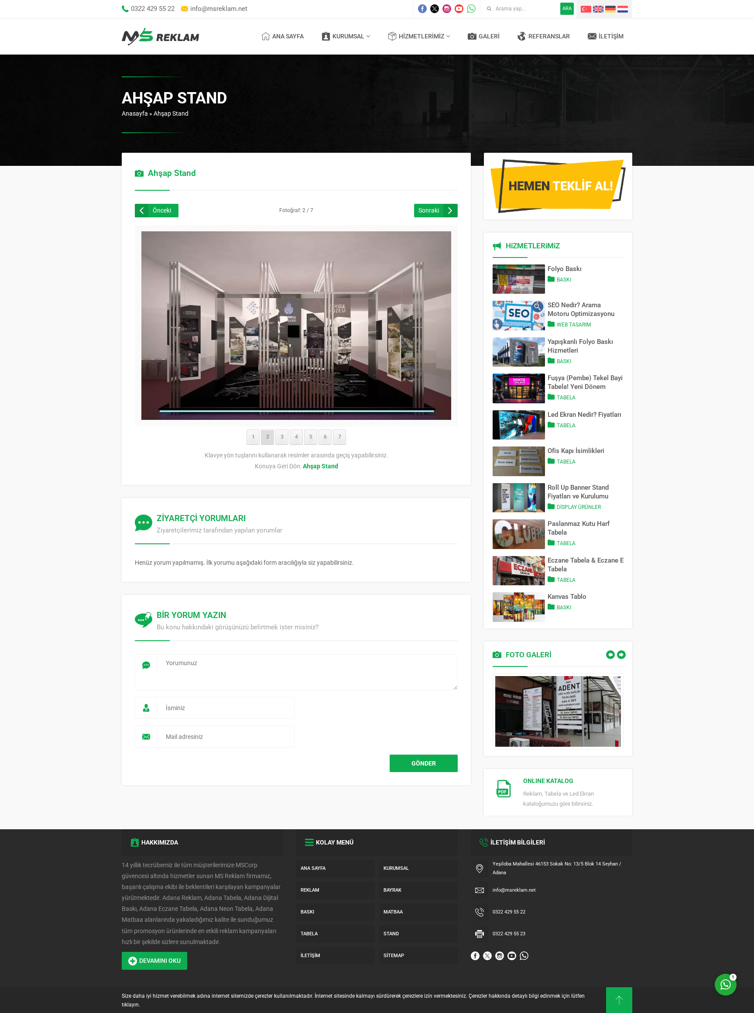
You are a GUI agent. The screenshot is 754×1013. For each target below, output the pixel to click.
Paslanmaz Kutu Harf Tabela (579, 528)
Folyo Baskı (565, 269)
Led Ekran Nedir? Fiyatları (584, 415)
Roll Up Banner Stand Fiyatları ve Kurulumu (578, 492)
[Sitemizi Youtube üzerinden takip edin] (459, 8)
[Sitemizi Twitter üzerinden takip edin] (434, 8)
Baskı (564, 280)
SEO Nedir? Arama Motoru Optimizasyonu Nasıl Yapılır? (581, 309)
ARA (567, 8)
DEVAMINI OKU (160, 960)
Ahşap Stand (171, 113)
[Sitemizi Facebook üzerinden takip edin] (422, 8)
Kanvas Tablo (567, 597)
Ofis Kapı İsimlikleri (576, 451)
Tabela (566, 398)
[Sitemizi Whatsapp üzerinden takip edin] (471, 8)
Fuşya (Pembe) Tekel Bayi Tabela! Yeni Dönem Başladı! (585, 382)
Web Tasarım (574, 325)
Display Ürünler (579, 507)
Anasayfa (135, 113)
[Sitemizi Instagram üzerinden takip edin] (446, 8)
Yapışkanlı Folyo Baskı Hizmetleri (580, 346)
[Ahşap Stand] (296, 414)
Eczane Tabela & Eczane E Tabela (586, 564)
